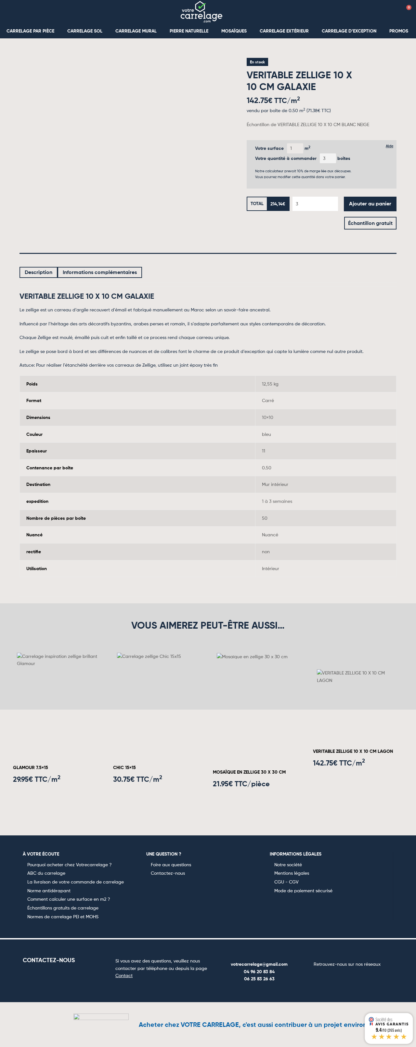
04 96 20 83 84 (259, 972)
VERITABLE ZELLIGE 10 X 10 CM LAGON (353, 751)
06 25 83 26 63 (259, 979)
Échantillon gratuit (370, 223)
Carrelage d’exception (349, 31)
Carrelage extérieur (284, 31)
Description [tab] (38, 272)
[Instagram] (339, 977)
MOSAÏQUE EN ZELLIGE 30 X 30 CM (249, 772)
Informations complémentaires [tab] (100, 272)
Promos (398, 31)
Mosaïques (234, 31)
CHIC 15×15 (124, 767)
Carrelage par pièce (30, 31)
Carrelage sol (84, 31)
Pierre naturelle (189, 31)
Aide (389, 146)
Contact (124, 975)
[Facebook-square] (324, 977)
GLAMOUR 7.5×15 (30, 767)
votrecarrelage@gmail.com (259, 964)
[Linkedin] (370, 977)
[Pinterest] (355, 977)
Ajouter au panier (370, 203)
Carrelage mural (136, 31)
